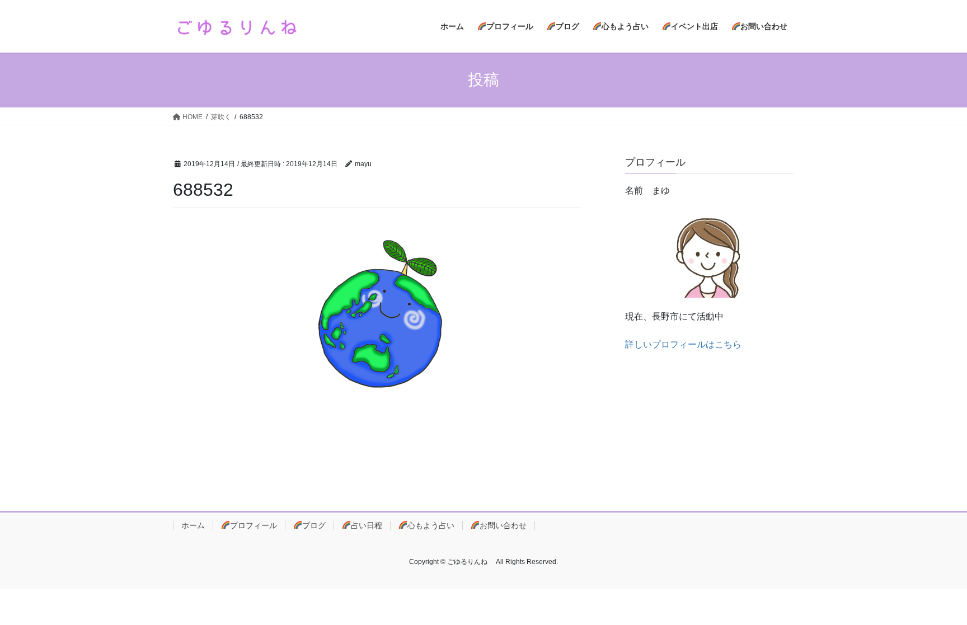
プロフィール (253, 525)
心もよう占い (430, 525)
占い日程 (366, 525)
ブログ (314, 525)
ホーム (193, 525)
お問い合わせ (503, 525)
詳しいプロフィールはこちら (683, 344)
